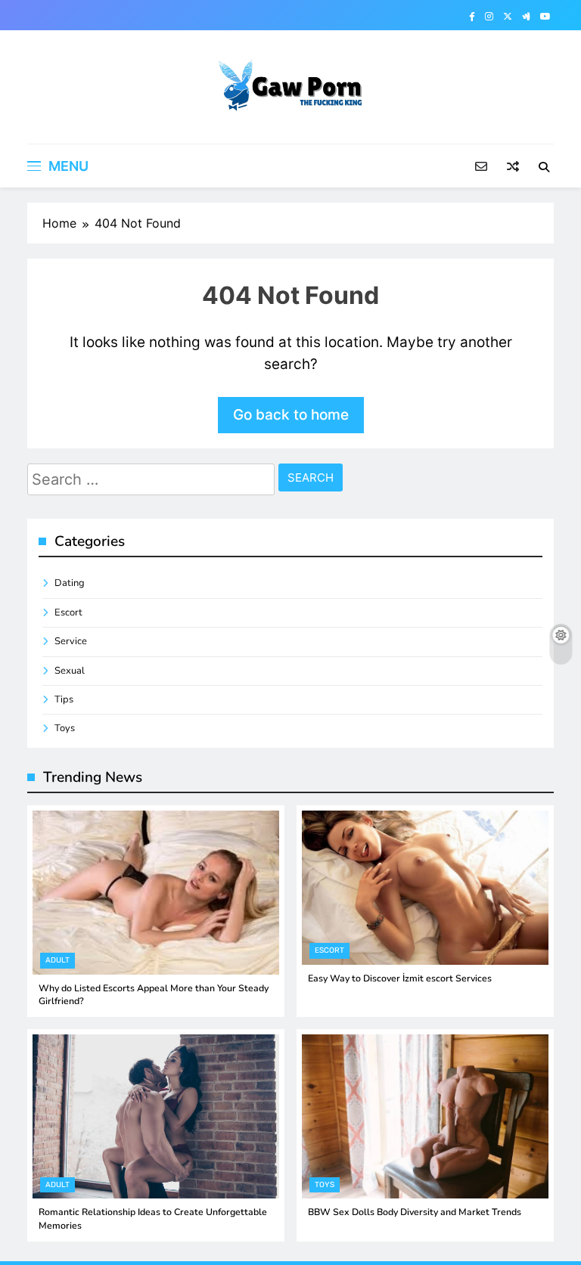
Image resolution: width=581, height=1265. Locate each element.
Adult (57, 960)
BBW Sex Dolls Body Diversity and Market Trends (414, 1212)
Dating (69, 583)
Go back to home (291, 414)
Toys (64, 728)
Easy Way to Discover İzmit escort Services (400, 978)
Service (70, 641)
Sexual (69, 670)
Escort (68, 612)
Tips (63, 699)
